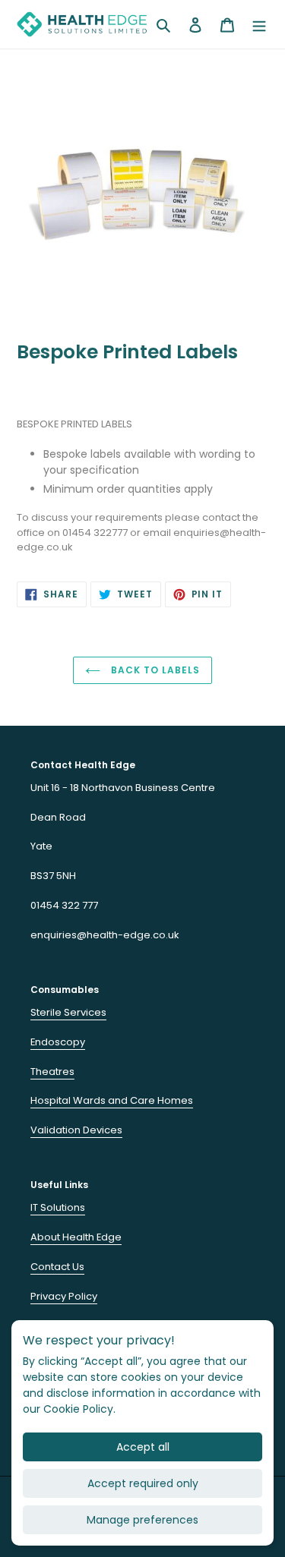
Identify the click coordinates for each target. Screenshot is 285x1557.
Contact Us (57, 1266)
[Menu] (259, 23)
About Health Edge (76, 1237)
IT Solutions (57, 1207)
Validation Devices (76, 1130)
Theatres (52, 1071)
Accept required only (142, 1483)
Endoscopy (57, 1042)
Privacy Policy (63, 1296)
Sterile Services (68, 1012)
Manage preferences (142, 1519)
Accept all (142, 1447)
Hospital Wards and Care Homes (111, 1100)
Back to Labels (153, 669)
